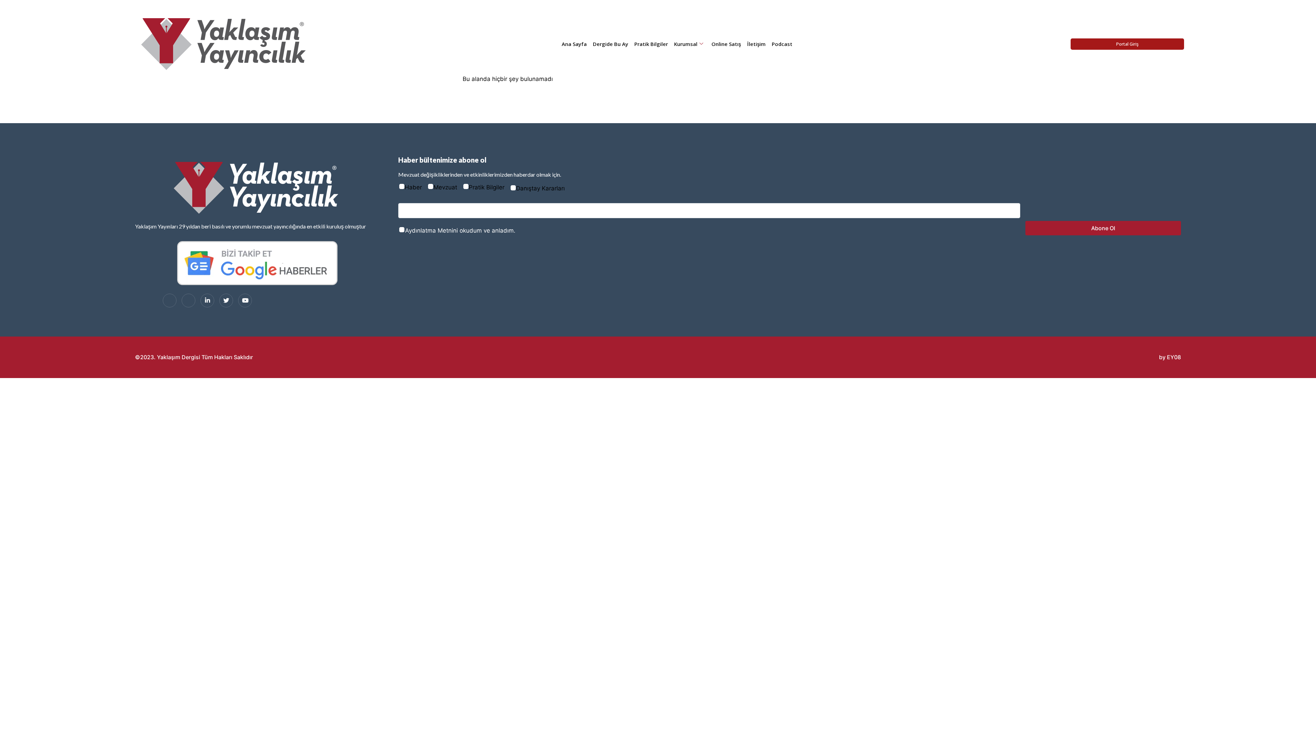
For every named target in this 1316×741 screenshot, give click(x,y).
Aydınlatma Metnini (431, 230)
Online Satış (726, 43)
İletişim (756, 43)
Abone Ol (1103, 228)
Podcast (782, 43)
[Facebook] (169, 300)
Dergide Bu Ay (610, 43)
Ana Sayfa (574, 43)
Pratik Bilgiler (651, 43)
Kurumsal (685, 43)
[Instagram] (188, 300)
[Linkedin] (207, 300)
